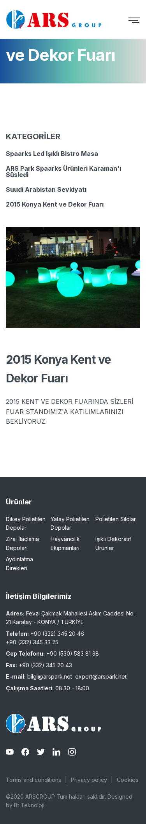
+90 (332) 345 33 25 (32, 642)
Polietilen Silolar (115, 519)
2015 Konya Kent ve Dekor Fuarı (55, 204)
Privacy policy (89, 779)
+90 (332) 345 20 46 (57, 633)
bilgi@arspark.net (49, 676)
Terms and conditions (33, 779)
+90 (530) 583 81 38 (72, 653)
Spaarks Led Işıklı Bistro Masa (52, 153)
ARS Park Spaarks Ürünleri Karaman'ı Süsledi (63, 171)
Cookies (127, 779)
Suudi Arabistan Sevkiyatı (46, 189)
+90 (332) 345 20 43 (45, 665)
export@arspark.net (101, 676)
